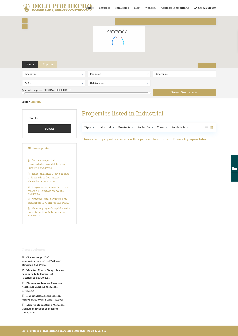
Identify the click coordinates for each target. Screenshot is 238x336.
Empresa (104, 7)
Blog (137, 7)
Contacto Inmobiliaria (175, 7)
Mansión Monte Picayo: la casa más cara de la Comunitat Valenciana (48, 177)
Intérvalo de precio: (33, 90)
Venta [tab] (30, 64)
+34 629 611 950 (207, 7)
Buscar (49, 128)
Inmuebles (122, 7)
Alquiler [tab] (47, 64)
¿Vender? (150, 7)
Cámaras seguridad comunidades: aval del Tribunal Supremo (47, 164)
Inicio (90, 7)
